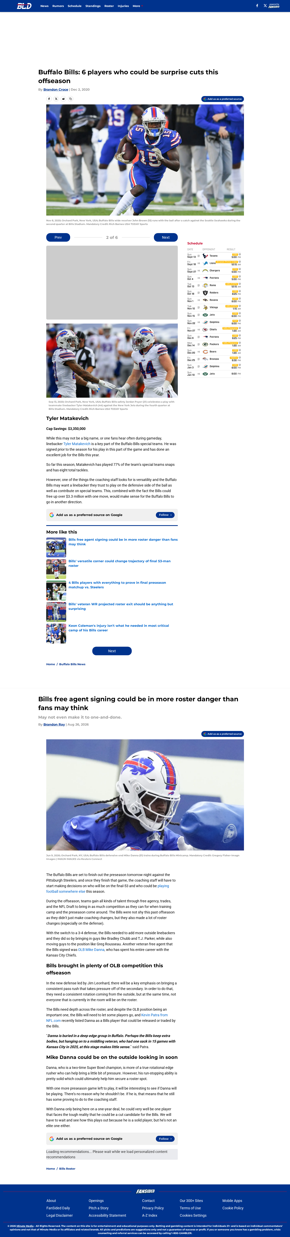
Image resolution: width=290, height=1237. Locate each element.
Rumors (58, 6)
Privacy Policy (153, 1208)
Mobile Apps (232, 1201)
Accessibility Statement (107, 1215)
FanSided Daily (58, 1208)
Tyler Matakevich (76, 444)
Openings (96, 1201)
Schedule (75, 6)
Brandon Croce (55, 89)
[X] (265, 5)
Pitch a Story (99, 1208)
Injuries (123, 6)
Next (166, 237)
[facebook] (257, 5)
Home (50, 664)
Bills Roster (67, 1168)
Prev (58, 237)
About (51, 1201)
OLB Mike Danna (91, 950)
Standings (93, 6)
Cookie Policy (233, 1208)
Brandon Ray (54, 724)
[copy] (70, 99)
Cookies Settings (193, 1215)
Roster (109, 6)
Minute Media (25, 1225)
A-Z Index (149, 1215)
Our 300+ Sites (191, 1201)
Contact (148, 1201)
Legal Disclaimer (59, 1215)
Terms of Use (190, 1208)
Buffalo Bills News (72, 664)
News (44, 6)
